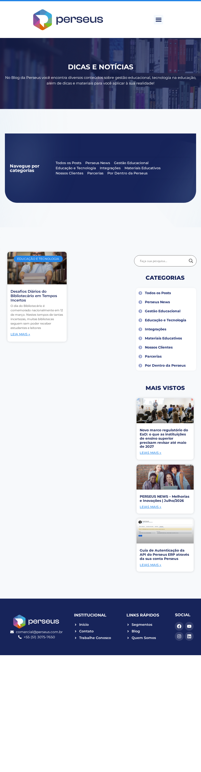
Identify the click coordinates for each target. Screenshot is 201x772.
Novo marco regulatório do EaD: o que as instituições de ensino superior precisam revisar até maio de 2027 (164, 438)
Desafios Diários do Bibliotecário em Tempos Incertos (34, 295)
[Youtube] (189, 626)
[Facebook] (179, 626)
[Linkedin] (189, 636)
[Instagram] (179, 636)
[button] (158, 19)
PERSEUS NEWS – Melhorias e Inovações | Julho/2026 (164, 498)
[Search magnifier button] (191, 260)
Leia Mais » (20, 334)
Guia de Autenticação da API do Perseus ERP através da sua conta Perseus (164, 554)
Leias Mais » (150, 453)
